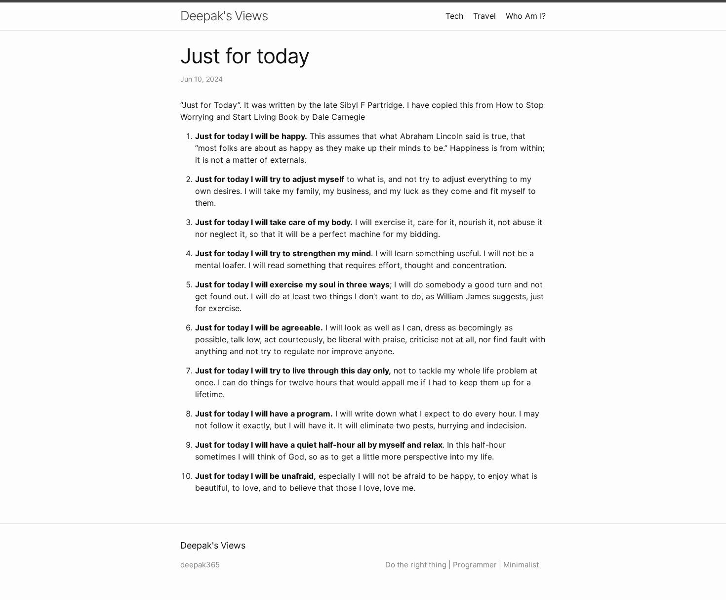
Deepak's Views (224, 15)
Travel (484, 16)
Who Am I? (526, 16)
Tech (454, 16)
